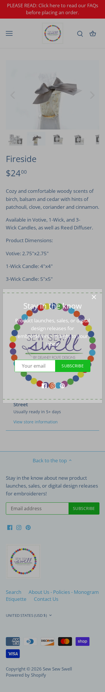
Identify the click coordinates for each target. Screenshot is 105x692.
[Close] (94, 297)
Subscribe (72, 366)
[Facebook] (44, 385)
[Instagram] (53, 385)
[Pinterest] (62, 385)
